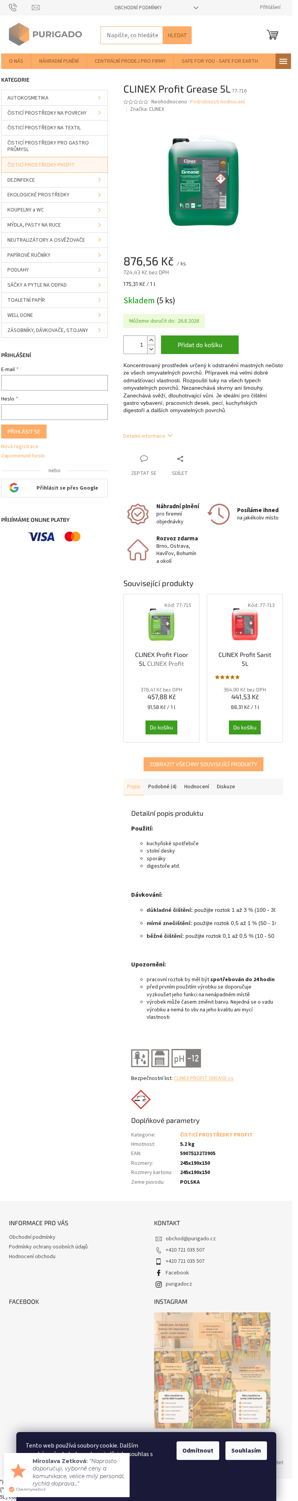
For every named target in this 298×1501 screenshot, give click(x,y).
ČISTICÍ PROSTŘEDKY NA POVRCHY (47, 113)
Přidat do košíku (200, 344)
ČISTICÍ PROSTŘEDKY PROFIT (41, 165)
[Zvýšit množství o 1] (151, 340)
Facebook (177, 1273)
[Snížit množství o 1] (151, 349)
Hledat (177, 35)
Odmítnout (197, 1450)
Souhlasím (246, 1450)
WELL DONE (20, 315)
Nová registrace (19, 446)
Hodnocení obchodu (32, 1256)
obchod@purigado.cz (191, 1239)
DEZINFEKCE (21, 180)
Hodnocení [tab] (196, 787)
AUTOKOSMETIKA (28, 98)
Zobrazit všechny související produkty (203, 764)
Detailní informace (144, 436)
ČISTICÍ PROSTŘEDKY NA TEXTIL (44, 128)
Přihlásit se (23, 431)
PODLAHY (18, 270)
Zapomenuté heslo (23, 456)
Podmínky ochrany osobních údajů (48, 1247)
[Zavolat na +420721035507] (20, 7)
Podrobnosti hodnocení (217, 102)
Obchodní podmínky (138, 7)
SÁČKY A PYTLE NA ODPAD (37, 285)
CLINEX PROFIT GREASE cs (204, 1078)
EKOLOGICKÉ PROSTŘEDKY (38, 195)
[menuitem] (16, 61)
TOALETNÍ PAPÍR (26, 300)
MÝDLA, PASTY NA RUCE (34, 225)
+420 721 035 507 (185, 1250)
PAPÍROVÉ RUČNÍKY (28, 255)
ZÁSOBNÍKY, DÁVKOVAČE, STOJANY (47, 330)
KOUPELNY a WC (25, 210)
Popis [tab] (133, 787)
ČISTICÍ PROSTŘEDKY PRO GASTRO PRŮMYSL (48, 146)
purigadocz (179, 1284)
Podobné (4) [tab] (162, 787)
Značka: (147, 109)
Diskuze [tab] (226, 787)
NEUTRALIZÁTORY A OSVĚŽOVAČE (46, 240)
